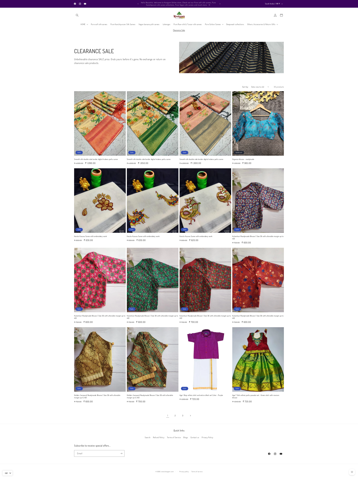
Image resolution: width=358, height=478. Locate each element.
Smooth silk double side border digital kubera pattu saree (96, 159)
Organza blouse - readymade (243, 159)
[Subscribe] (121, 453)
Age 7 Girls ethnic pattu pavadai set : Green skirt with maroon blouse (255, 396)
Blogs (185, 437)
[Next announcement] (220, 3)
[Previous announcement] (138, 3)
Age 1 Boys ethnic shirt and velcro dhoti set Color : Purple (201, 395)
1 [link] (167, 415)
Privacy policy (184, 472)
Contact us (194, 437)
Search (147, 437)
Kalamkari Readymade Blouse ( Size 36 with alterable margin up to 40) (257, 237)
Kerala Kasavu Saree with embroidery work (90, 236)
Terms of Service (174, 437)
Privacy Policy (207, 437)
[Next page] (190, 416)
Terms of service (196, 472)
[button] (77, 15)
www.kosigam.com (167, 472)
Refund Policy (158, 437)
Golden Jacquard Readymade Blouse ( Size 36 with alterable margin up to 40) (97, 396)
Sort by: (245, 87)
